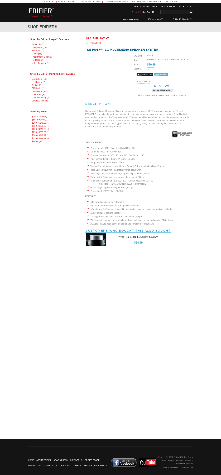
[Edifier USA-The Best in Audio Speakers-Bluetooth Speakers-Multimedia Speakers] (41, 18)
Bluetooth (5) (38, 44)
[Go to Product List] (87, 44)
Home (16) (37, 54)
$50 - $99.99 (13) (40, 120)
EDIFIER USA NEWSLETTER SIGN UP (90, 465)
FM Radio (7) (38, 50)
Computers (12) (39, 47)
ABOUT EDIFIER (149, 6)
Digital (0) (36, 85)
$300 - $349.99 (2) (40, 135)
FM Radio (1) (38, 88)
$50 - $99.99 (101, 38)
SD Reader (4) (39, 91)
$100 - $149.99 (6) (40, 123)
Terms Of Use (187, 467)
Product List (95, 43)
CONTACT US (76, 460)
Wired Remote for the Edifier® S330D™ (138, 237)
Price (88, 38)
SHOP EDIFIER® (130, 19)
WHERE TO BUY (186, 6)
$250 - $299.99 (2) (40, 132)
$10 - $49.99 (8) (39, 116)
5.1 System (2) (38, 82)
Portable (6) (37, 60)
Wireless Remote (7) (41, 101)
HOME (135, 6)
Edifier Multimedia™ (182, 19)
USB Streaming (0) (41, 97)
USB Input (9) (38, 94)
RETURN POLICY (63, 465)
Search (191, 12)
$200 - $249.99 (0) (40, 129)
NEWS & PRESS (168, 6)
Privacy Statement (170, 467)
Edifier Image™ (155, 19)
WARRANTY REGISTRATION (41, 465)
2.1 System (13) (39, 79)
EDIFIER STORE (92, 460)
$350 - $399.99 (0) (40, 138)
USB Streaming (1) (41, 63)
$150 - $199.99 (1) (40, 126)
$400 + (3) (37, 141)
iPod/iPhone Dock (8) (42, 57)
